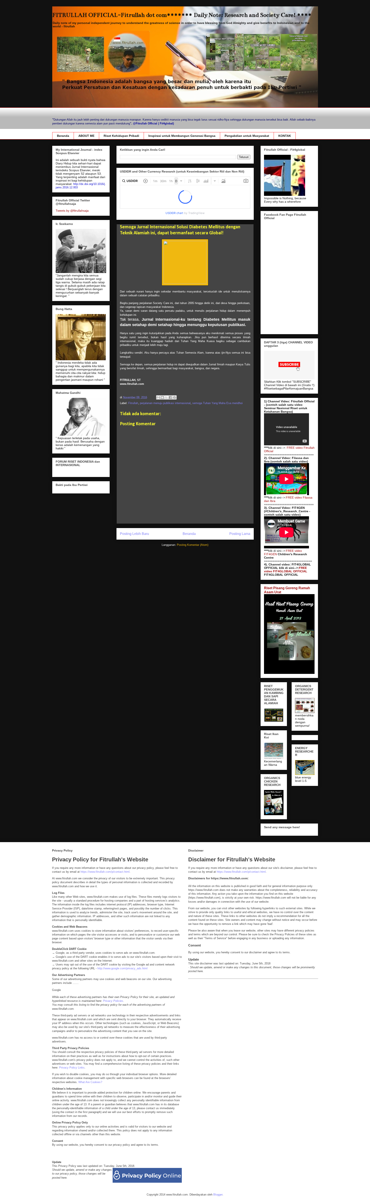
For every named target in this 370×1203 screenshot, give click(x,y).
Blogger (217, 1194)
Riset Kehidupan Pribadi (121, 135)
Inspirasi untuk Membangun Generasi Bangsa (181, 135)
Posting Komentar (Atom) (192, 544)
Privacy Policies (113, 1000)
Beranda (63, 135)
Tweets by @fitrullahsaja (72, 210)
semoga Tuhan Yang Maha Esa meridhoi (217, 403)
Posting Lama (239, 534)
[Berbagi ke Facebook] (170, 397)
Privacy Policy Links (72, 1067)
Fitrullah (133, 403)
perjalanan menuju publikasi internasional (165, 403)
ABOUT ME (86, 135)
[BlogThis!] (162, 397)
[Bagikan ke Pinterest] (174, 397)
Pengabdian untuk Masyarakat (247, 135)
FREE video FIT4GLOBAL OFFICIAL (285, 569)
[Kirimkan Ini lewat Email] (158, 397)
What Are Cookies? (90, 1082)
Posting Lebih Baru (134, 534)
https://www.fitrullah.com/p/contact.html (105, 871)
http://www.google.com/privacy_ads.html (122, 968)
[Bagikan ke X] (166, 397)
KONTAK (284, 135)
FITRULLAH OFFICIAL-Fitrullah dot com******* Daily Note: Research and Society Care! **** (182, 15)
